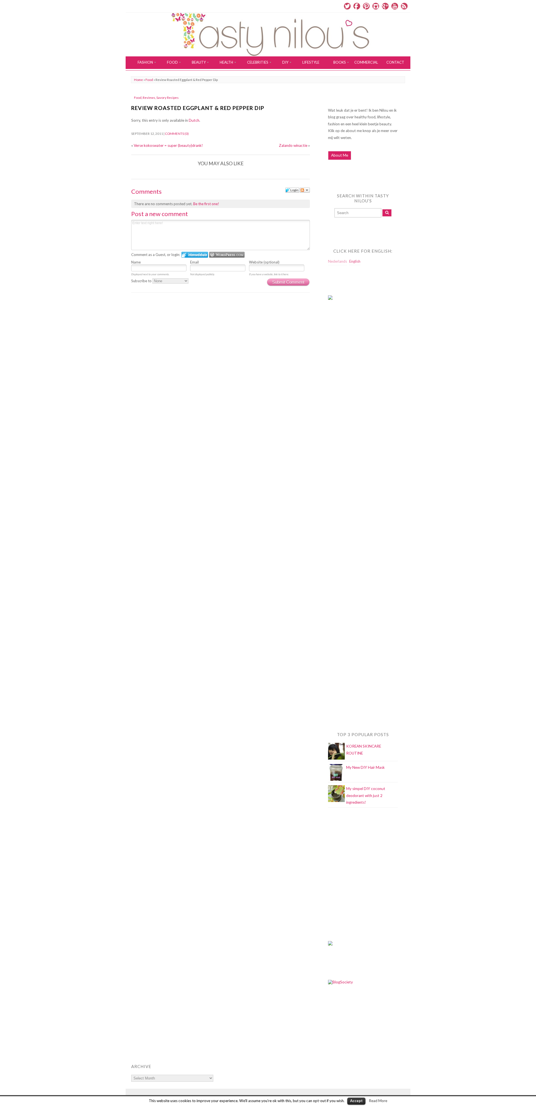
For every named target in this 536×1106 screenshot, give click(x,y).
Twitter (347, 6)
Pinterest (366, 6)
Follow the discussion (305, 190)
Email (194, 262)
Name (136, 262)
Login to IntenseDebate (194, 255)
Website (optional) (264, 262)
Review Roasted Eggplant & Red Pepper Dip (197, 108)
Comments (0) (177, 133)
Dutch (194, 120)
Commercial (366, 62)
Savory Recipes (167, 97)
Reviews (149, 97)
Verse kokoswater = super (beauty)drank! (168, 145)
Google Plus (385, 6)
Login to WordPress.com (227, 255)
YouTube (394, 6)
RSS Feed (404, 6)
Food (149, 80)
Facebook (356, 6)
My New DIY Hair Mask (365, 767)
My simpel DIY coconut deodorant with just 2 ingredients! (365, 795)
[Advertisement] (350, 418)
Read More (378, 1100)
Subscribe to (141, 281)
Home (138, 80)
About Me (339, 155)
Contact (395, 62)
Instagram (375, 6)
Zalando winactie (293, 145)
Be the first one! (206, 204)
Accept (356, 1100)
